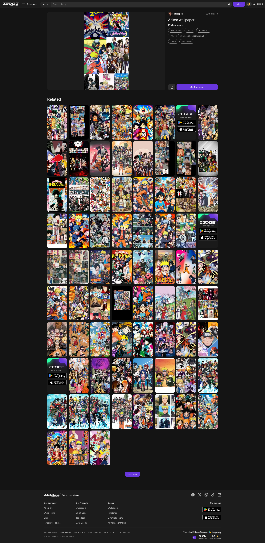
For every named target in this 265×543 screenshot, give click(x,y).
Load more (132, 474)
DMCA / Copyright (110, 532)
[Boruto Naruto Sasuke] (208, 194)
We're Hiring (49, 513)
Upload (239, 4)
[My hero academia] (122, 267)
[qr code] (79, 231)
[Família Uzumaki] (186, 231)
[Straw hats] (165, 303)
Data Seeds (81, 523)
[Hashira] (143, 231)
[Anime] (165, 122)
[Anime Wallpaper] (208, 158)
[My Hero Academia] (143, 158)
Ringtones (112, 513)
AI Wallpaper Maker (117, 523)
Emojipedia (81, 508)
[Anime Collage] (57, 194)
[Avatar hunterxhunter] (100, 448)
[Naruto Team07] (79, 122)
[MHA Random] (79, 194)
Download (198, 87)
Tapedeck (80, 518)
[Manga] (186, 375)
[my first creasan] (57, 448)
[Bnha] (100, 231)
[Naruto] (208, 122)
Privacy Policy (65, 532)
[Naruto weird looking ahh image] (208, 411)
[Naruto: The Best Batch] (100, 375)
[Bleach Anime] (122, 375)
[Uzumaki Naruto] (208, 267)
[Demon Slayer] (79, 158)
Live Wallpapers (115, 518)
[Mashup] (122, 339)
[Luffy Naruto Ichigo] (165, 375)
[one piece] (143, 122)
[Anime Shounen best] (122, 122)
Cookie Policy (79, 532)
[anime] (57, 303)
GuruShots (81, 513)
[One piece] (100, 194)
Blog (46, 518)
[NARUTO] (186, 158)
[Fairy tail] (143, 375)
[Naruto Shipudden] (100, 267)
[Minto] (57, 267)
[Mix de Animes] (100, 122)
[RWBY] (165, 339)
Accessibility (125, 532)
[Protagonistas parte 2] (100, 303)
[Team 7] (100, 158)
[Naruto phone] (186, 267)
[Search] (229, 4)
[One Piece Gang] (122, 194)
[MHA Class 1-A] (57, 122)
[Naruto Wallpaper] (165, 267)
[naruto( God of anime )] (122, 231)
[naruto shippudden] (143, 303)
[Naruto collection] (79, 303)
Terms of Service (50, 532)
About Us (48, 508)
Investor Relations (52, 523)
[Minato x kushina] (79, 267)
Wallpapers (113, 508)
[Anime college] (208, 303)
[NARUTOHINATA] (165, 411)
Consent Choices (94, 532)
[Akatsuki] (57, 158)
